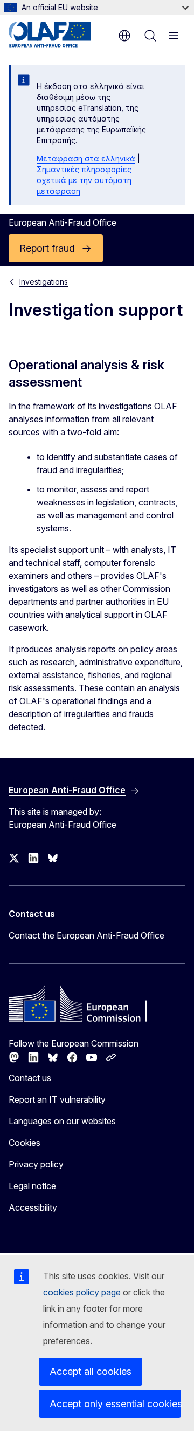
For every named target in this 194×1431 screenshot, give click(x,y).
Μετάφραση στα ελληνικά (86, 158)
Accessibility (33, 1207)
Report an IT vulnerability (57, 1099)
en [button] (124, 36)
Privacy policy (36, 1164)
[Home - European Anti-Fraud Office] (61, 35)
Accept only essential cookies (115, 1403)
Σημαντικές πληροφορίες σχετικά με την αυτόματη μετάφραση (84, 180)
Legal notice (32, 1185)
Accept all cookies (90, 1371)
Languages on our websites (62, 1121)
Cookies (24, 1142)
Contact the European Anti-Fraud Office (86, 935)
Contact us (30, 1077)
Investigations (43, 281)
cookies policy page (82, 1292)
